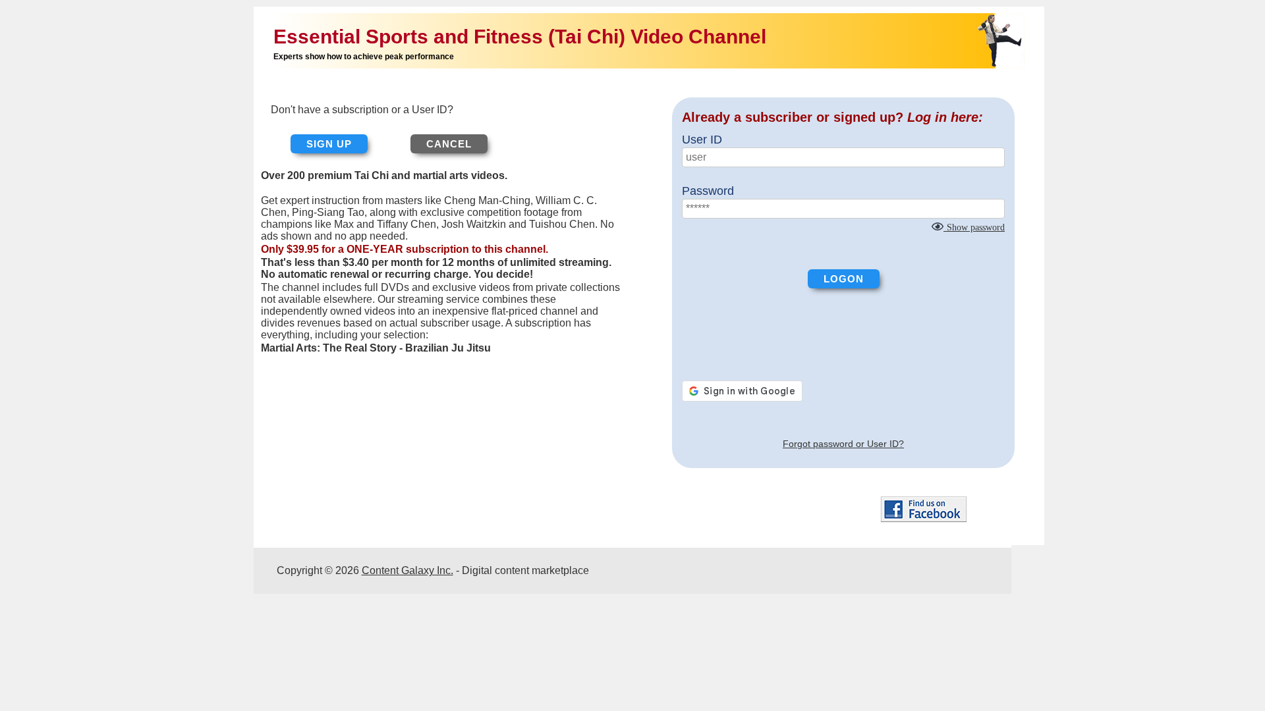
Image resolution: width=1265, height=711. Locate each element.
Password (708, 191)
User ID (702, 139)
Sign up (329, 143)
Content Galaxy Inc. (407, 570)
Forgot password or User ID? (843, 443)
